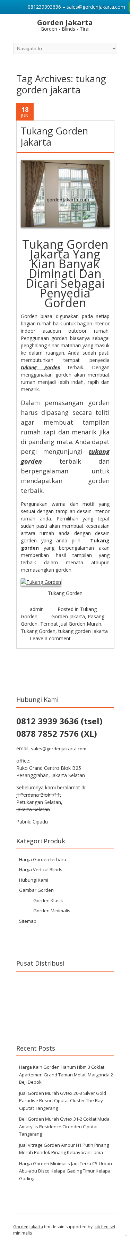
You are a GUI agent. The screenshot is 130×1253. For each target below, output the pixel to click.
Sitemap (27, 921)
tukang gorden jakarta (83, 631)
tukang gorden (40, 367)
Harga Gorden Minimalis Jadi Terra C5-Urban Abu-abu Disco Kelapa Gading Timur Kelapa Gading (65, 1171)
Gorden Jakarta (68, 616)
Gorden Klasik (48, 900)
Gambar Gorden (36, 890)
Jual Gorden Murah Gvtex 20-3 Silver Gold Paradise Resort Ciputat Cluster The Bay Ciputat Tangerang (62, 1100)
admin (37, 609)
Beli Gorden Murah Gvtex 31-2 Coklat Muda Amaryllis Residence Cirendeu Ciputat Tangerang (64, 1126)
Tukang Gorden (38, 631)
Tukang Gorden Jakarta (54, 136)
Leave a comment (50, 638)
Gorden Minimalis (51, 910)
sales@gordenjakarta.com (58, 748)
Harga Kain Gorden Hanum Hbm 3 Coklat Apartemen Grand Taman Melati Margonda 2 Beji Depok (66, 1074)
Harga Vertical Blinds (40, 869)
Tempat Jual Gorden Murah (70, 623)
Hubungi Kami (33, 880)
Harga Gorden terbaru (42, 859)
